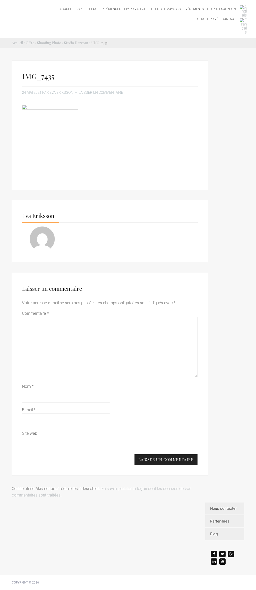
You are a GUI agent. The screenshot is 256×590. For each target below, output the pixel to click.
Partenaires (220, 521)
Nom (28, 386)
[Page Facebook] (214, 554)
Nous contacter (223, 508)
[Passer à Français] (242, 26)
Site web (29, 433)
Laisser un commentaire (101, 92)
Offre (30, 42)
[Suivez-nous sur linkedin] (214, 561)
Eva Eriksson (31, 7)
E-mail (29, 410)
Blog (214, 534)
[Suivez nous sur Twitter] (222, 554)
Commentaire (35, 313)
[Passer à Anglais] (242, 11)
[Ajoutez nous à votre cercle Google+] (231, 554)
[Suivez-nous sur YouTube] (222, 561)
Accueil (17, 42)
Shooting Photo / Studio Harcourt (63, 42)
